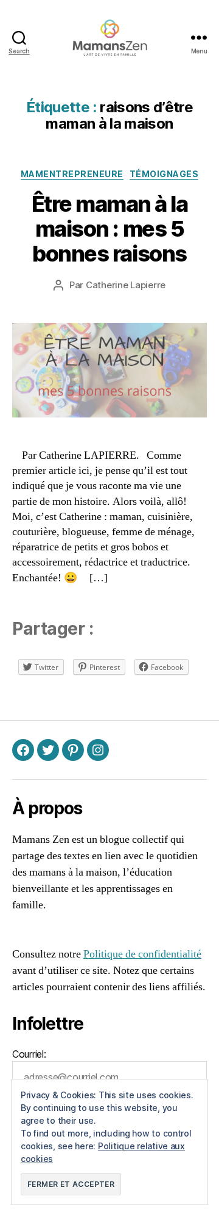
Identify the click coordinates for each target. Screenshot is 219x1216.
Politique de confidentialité (142, 954)
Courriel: (29, 1054)
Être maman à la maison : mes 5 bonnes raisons (110, 229)
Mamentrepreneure (72, 174)
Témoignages (164, 174)
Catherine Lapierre (125, 285)
